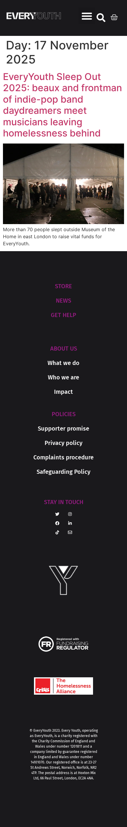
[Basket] (116, 16)
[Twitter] (57, 514)
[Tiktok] (57, 532)
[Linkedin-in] (70, 523)
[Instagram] (70, 514)
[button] (86, 15)
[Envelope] (70, 532)
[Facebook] (57, 523)
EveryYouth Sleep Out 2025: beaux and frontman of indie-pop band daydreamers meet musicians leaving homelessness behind (62, 105)
